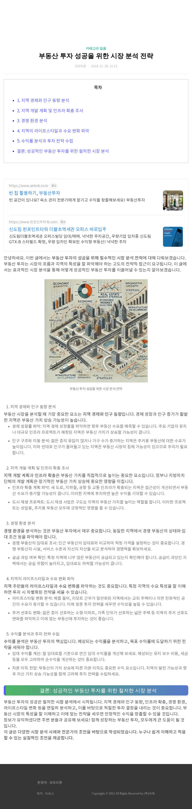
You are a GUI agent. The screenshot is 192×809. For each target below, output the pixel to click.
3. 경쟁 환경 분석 (32, 121)
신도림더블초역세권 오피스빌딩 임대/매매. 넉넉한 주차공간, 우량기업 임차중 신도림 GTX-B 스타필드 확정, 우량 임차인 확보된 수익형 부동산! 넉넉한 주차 (80, 239)
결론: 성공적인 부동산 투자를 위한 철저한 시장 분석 (63, 151)
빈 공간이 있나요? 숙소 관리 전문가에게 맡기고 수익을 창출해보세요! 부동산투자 (77, 200)
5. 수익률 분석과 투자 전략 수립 (45, 141)
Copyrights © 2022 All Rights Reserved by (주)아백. (124, 793)
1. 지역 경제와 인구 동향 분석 (43, 100)
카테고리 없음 (96, 48)
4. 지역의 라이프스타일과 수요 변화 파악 (53, 131)
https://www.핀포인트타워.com (33, 222)
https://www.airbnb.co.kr (28, 186)
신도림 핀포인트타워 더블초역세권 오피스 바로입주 (57, 229)
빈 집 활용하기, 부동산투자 (34, 193)
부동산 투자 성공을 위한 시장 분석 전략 (96, 56)
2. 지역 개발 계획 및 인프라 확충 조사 (50, 111)
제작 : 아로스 (45, 793)
